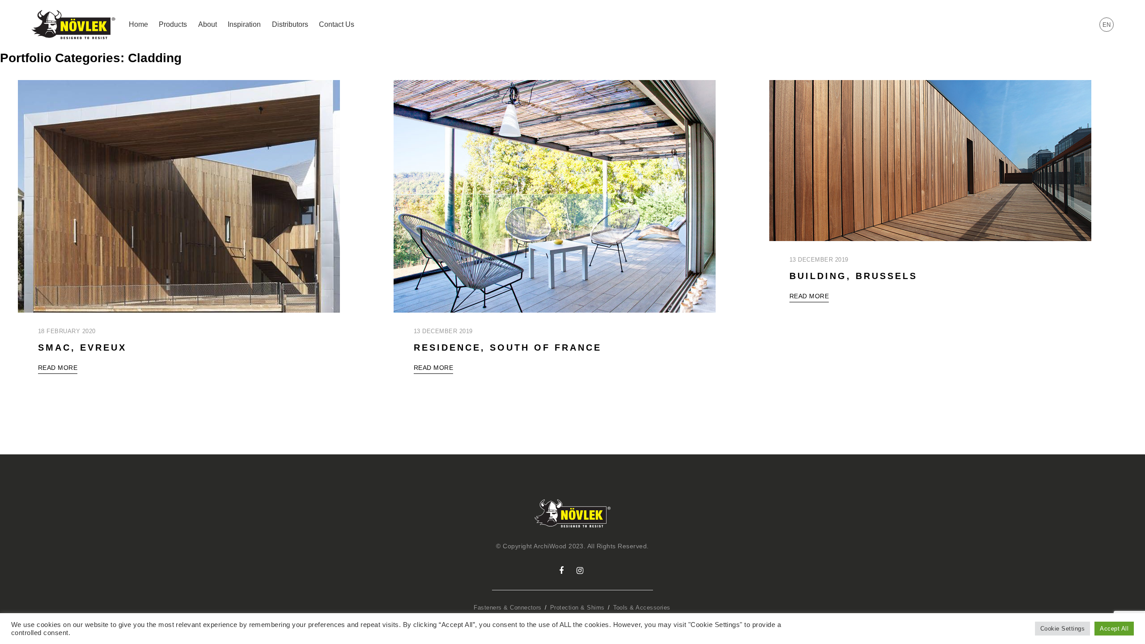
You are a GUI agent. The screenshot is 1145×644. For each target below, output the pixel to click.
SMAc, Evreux (82, 347)
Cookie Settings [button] (1062, 628)
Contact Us (336, 24)
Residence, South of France (508, 347)
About (207, 24)
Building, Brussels (853, 276)
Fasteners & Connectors (508, 607)
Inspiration (244, 24)
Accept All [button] (1114, 628)
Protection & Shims (577, 607)
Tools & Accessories (641, 607)
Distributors (290, 24)
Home (138, 24)
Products (173, 24)
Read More (57, 367)
